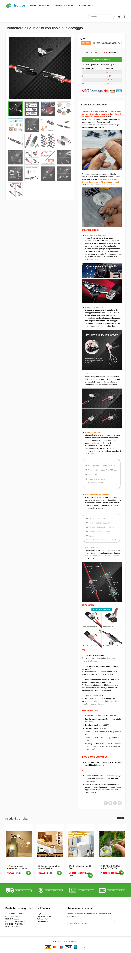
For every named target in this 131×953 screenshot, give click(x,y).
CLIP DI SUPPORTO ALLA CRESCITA (79, 867)
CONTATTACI (86, 5)
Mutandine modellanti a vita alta (111, 867)
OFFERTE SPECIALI (65, 5)
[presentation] (118, 818)
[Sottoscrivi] (112, 923)
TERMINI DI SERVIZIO (14, 914)
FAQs (38, 914)
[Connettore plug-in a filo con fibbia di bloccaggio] (39, 68)
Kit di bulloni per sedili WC (49, 867)
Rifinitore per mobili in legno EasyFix (18, 867)
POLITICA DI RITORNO (15, 921)
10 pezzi (85, 43)
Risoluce (74, 941)
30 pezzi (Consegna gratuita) (106, 43)
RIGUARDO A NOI (43, 916)
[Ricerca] (111, 17)
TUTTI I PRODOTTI (39, 5)
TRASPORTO (42, 921)
